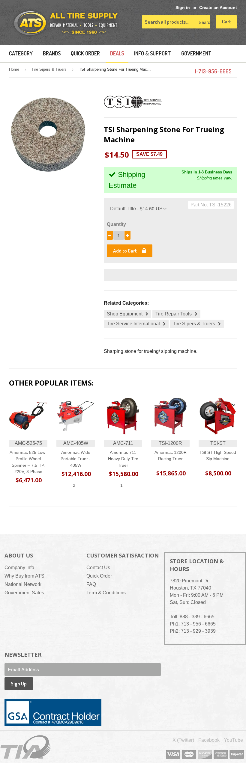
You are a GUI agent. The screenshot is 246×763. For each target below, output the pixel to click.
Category (21, 53)
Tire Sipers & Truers (49, 69)
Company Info (19, 567)
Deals (117, 53)
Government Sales (24, 592)
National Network (22, 584)
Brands (52, 53)
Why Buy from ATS (24, 575)
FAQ (91, 584)
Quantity (116, 224)
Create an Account (218, 7)
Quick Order (85, 53)
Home (14, 69)
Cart (226, 21)
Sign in (183, 7)
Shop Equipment (124, 313)
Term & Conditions (106, 592)
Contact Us (98, 567)
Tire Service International (133, 323)
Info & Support (152, 53)
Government (196, 53)
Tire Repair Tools (173, 313)
